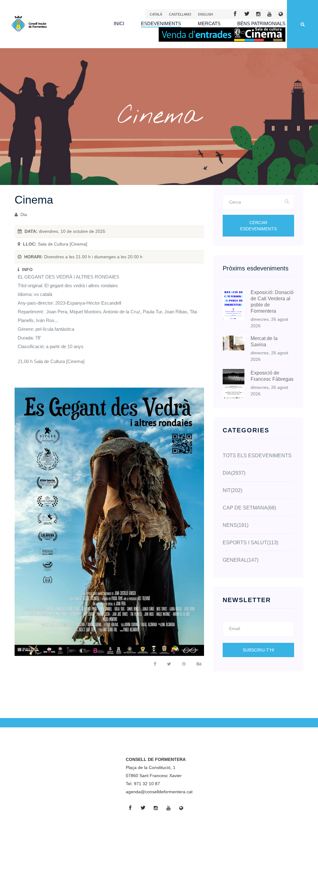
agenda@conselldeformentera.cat (159, 791)
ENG (205, 14)
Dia (23, 214)
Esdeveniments (161, 23)
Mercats (209, 23)
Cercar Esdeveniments (258, 225)
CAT (156, 14)
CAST (180, 14)
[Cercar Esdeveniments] (287, 202)
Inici (119, 23)
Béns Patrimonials (261, 23)
